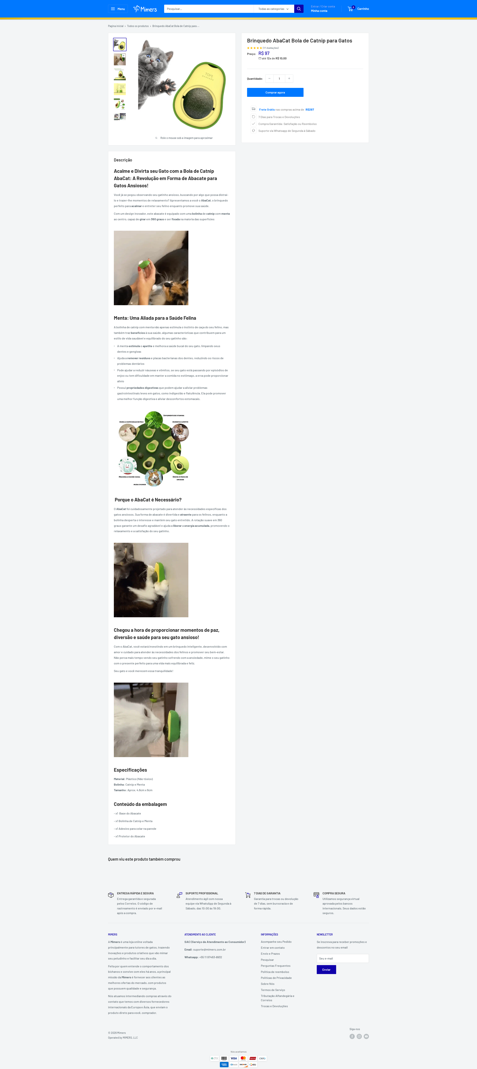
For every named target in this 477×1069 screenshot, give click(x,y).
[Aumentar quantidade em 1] (289, 78)
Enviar (326, 969)
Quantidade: (255, 78)
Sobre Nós (267, 983)
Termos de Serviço (273, 990)
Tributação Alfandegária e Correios (277, 998)
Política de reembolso (275, 971)
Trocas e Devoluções (274, 1006)
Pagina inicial (115, 26)
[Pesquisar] (299, 9)
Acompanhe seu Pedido (276, 941)
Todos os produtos (138, 26)
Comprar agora (275, 92)
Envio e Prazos (270, 953)
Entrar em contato (273, 947)
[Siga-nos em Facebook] (352, 1036)
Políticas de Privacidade (276, 977)
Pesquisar (267, 959)
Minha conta (319, 10)
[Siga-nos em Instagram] (359, 1036)
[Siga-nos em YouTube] (366, 1036)
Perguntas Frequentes (275, 965)
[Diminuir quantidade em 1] (269, 78)
